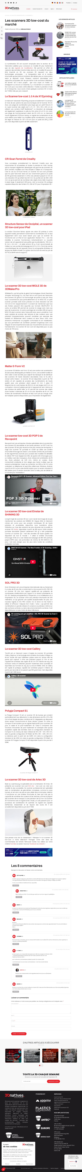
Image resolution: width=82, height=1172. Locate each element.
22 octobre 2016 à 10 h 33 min (62, 874)
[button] (3, 1169)
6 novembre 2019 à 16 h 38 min (61, 935)
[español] (57, 2)
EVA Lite (31, 786)
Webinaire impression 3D (61, 1107)
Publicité (68, 2)
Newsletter (57, 1106)
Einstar (16, 529)
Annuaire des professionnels (62, 1099)
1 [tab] (39, 1065)
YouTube (13, 844)
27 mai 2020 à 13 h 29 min (63, 949)
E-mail (13, 1020)
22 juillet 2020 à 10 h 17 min (61, 969)
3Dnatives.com (21, 1127)
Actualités (28, 8)
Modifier (18, 1164)
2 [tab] (42, 1065)
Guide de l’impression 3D (37, 8)
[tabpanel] (13, 1056)
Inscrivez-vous (53, 1081)
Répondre (16, 885)
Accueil (7, 15)
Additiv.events (9, 1128)
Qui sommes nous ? (25, 1168)
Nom (12, 1015)
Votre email (26, 1081)
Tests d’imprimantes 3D (61, 1100)
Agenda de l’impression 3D (62, 1102)
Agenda (52, 8)
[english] (55, 2)
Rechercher (75, 9)
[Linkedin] (2, 31)
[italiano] (62, 2)
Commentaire (14, 1003)
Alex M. (22, 970)
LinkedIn (42, 844)
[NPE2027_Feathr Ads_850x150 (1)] (28, 852)
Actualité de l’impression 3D (17, 15)
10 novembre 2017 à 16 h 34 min (61, 918)
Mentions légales (54, 1168)
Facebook (33, 844)
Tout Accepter (29, 1164)
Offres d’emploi (59, 8)
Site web (13, 1026)
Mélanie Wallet (26, 29)
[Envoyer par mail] (2, 34)
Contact (75, 2)
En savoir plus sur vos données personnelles (13, 1158)
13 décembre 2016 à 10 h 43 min (61, 903)
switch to (72, 1161)
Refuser (7, 1164)
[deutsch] (52, 2)
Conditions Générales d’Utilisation (40, 1168)
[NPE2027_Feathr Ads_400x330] (67, 65)
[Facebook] (2, 27)
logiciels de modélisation (24, 68)
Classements (28, 15)
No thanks (73, 1166)
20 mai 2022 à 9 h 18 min (63, 983)
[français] (60, 2)
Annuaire (46, 8)
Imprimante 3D (58, 1097)
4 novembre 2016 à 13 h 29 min (60, 889)
